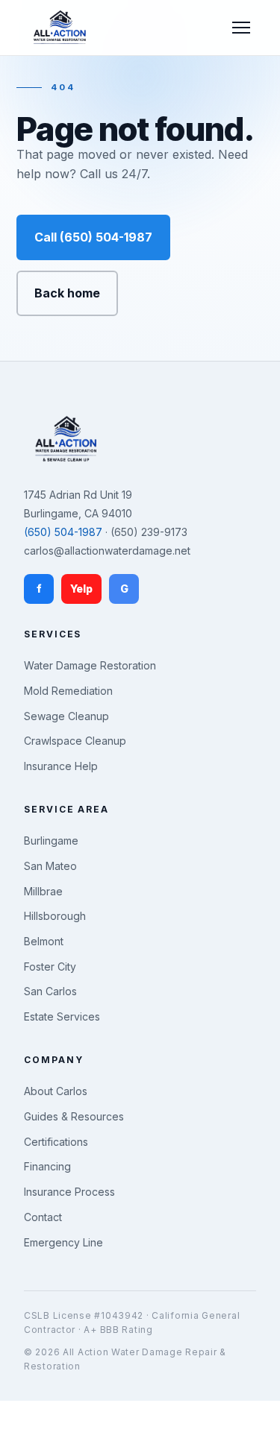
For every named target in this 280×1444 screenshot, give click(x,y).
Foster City (50, 966)
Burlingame (51, 840)
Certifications (56, 1141)
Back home (67, 293)
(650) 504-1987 (63, 532)
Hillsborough (55, 915)
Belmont (43, 941)
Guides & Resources (74, 1116)
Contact (43, 1217)
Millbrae (43, 891)
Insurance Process (69, 1191)
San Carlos (50, 991)
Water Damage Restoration (90, 665)
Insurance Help (61, 766)
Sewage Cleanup (66, 716)
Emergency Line (63, 1242)
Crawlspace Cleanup (75, 740)
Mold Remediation (68, 690)
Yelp (81, 588)
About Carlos (55, 1091)
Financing (47, 1166)
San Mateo (50, 866)
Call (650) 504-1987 (93, 237)
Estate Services (62, 1016)
